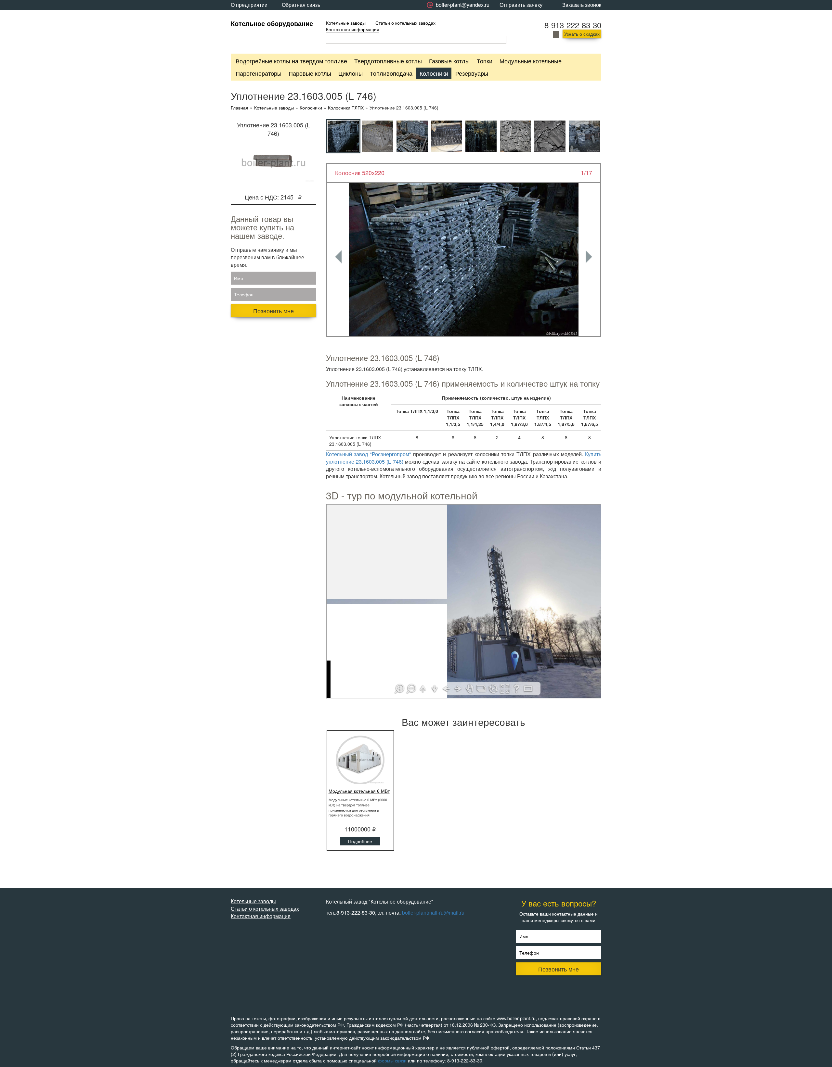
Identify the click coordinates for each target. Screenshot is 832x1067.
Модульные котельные (531, 61)
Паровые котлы (310, 73)
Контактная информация (352, 29)
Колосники (434, 73)
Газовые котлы (449, 61)
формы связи (392, 1060)
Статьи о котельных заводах (405, 22)
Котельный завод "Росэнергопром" (368, 454)
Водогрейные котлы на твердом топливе (291, 61)
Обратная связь (301, 4)
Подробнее (360, 841)
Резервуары (471, 73)
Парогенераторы (258, 73)
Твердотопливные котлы (388, 61)
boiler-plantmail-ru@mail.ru (433, 912)
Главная (239, 107)
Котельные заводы (346, 22)
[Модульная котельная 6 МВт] (360, 760)
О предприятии (249, 4)
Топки (484, 61)
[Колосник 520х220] (464, 259)
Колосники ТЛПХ (346, 107)
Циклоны (350, 73)
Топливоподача (391, 73)
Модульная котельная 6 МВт (359, 791)
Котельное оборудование (272, 23)
